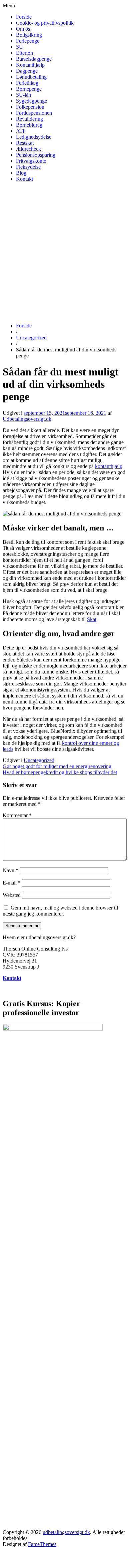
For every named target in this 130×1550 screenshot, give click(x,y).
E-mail (12, 883)
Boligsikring (29, 35)
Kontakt (24, 179)
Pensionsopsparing (35, 155)
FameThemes (42, 1544)
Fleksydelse (28, 167)
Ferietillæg (27, 83)
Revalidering (29, 119)
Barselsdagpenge (34, 59)
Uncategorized (31, 337)
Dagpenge (27, 71)
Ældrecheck (28, 149)
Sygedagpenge (31, 101)
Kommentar (17, 815)
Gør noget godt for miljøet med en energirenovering (57, 766)
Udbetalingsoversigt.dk (27, 419)
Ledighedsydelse (33, 137)
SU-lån (23, 95)
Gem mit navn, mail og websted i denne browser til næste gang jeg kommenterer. (60, 911)
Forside (24, 17)
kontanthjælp (108, 466)
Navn (10, 870)
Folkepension (30, 107)
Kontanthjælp (30, 65)
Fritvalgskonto (31, 161)
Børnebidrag (29, 125)
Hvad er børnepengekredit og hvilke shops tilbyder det (60, 772)
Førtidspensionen (34, 113)
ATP (21, 131)
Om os (23, 29)
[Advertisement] (65, 252)
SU (19, 47)
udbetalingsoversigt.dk (66, 1532)
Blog (21, 173)
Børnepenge (29, 89)
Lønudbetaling (31, 77)
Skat (91, 619)
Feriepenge (27, 41)
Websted (12, 895)
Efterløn (24, 53)
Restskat (25, 143)
